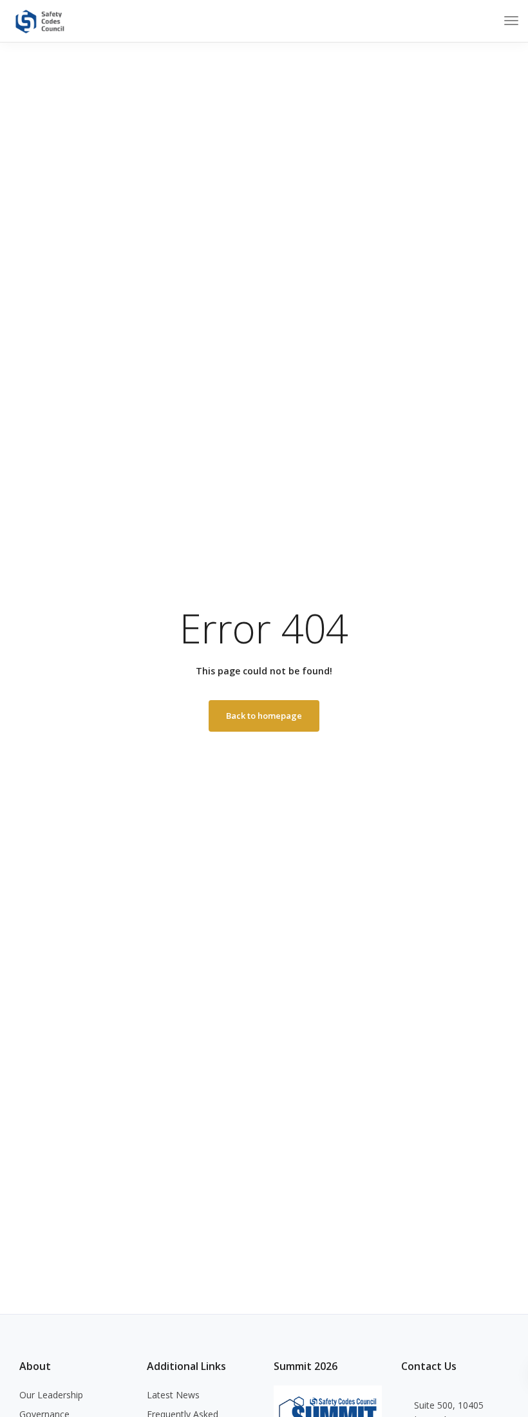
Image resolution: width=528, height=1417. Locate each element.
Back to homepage (264, 715)
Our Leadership (51, 1395)
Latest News (173, 1395)
